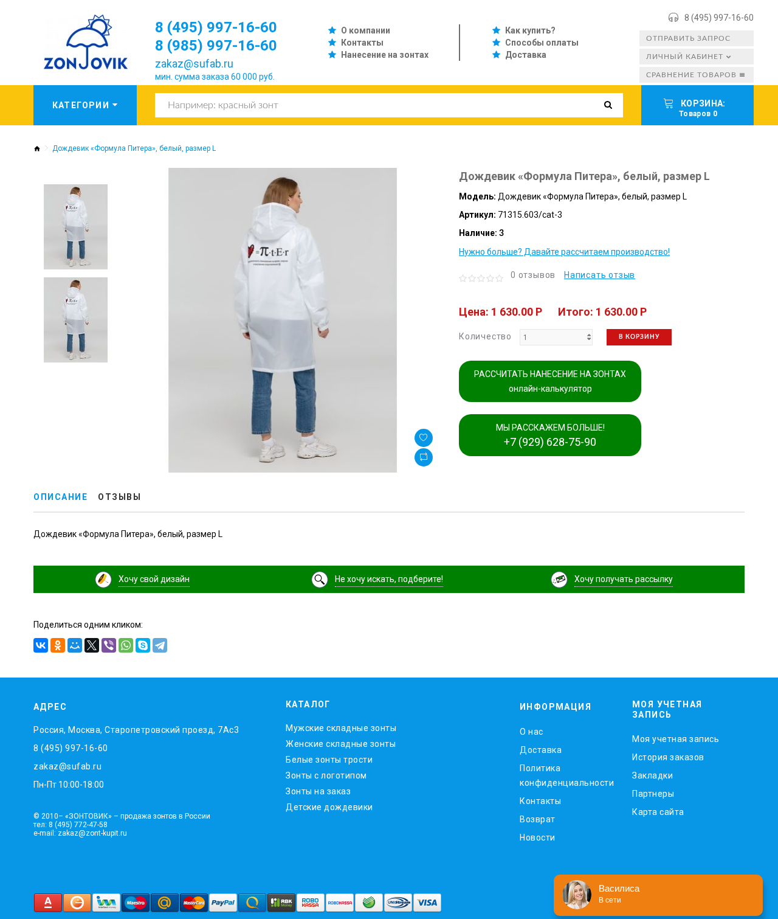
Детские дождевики (329, 807)
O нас (531, 732)
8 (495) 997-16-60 (719, 18)
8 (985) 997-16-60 (216, 45)
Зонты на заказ (318, 791)
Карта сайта (658, 812)
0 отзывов (533, 275)
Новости (538, 837)
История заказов (668, 757)
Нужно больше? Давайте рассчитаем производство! (564, 252)
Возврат (538, 819)
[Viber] (109, 645)
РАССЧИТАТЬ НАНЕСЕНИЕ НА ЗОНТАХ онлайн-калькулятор (550, 381)
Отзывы (119, 497)
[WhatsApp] (126, 645)
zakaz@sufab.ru (194, 63)
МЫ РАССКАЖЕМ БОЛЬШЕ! (550, 435)
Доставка (525, 55)
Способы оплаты (542, 42)
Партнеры (653, 794)
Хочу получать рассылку (623, 579)
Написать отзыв (599, 275)
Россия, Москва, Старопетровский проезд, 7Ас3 (136, 730)
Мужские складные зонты (341, 728)
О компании (365, 30)
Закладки (652, 775)
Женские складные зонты (341, 744)
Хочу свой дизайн (154, 579)
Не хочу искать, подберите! (389, 579)
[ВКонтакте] (40, 645)
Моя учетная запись (675, 739)
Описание (60, 497)
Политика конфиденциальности (567, 775)
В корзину (639, 337)
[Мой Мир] (74, 645)
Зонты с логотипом (326, 775)
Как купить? (530, 30)
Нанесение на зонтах (385, 55)
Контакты (362, 42)
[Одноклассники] (57, 645)
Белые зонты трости (329, 760)
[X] (91, 645)
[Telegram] (160, 645)
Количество (485, 336)
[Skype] (143, 645)
